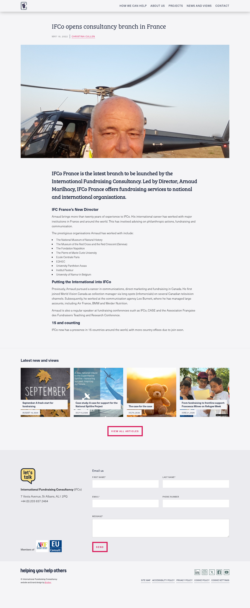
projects (176, 6)
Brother (48, 583)
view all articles (125, 431)
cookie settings (220, 580)
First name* (99, 477)
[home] (24, 6)
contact (222, 6)
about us (157, 6)
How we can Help (133, 6)
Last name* (169, 477)
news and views (199, 6)
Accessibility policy (163, 580)
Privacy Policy (184, 580)
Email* (96, 496)
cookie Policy (202, 580)
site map (145, 580)
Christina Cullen (83, 36)
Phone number (171, 496)
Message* (97, 516)
